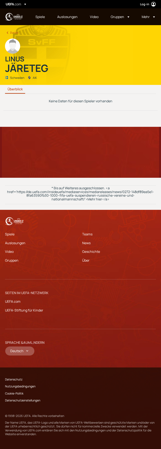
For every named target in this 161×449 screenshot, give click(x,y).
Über (86, 260)
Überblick (15, 89)
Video (9, 251)
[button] (120, 17)
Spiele (9, 234)
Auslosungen (15, 243)
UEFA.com (13, 301)
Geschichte (91, 251)
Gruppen (11, 260)
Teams (87, 234)
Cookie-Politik (14, 393)
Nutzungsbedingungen (20, 386)
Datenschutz (13, 379)
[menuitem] (41, 17)
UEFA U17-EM (14, 17)
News (86, 243)
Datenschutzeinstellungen (22, 400)
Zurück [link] (14, 32)
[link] (40, 17)
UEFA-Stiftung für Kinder (24, 310)
